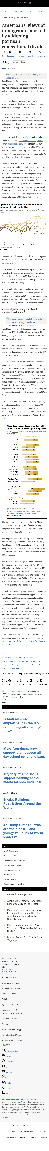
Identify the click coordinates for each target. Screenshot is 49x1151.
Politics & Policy (36, 665)
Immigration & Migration (31, 661)
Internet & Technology (11, 1029)
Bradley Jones (10, 69)
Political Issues (24, 665)
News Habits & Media (11, 1035)
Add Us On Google (19, 62)
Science (5, 1024)
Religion (5, 999)
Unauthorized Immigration (11, 668)
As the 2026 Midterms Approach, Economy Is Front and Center (24, 902)
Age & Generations (8, 657)
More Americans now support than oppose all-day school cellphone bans (24, 752)
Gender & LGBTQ (9, 1010)
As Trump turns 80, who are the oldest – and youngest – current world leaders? (23, 831)
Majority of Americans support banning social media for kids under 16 (22, 778)
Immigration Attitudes (9, 665)
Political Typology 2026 (19, 894)
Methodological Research (13, 1040)
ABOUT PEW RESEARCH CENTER (14, 1099)
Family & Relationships (12, 1013)
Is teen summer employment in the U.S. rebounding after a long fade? (21, 725)
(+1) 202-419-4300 (9, 969)
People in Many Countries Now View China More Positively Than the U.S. (24, 928)
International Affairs (10, 982)
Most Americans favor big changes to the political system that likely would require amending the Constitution (25, 914)
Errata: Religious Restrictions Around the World (22, 803)
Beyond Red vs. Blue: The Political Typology (24, 939)
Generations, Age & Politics (11, 661)
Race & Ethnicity (9, 993)
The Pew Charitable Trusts (36, 1115)
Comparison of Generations (26, 657)
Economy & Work (9, 1018)
